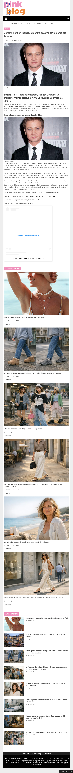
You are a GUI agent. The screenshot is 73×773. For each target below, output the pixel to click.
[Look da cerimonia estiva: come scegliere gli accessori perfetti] (36, 293)
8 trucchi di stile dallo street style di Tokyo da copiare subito (24, 429)
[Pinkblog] (14, 8)
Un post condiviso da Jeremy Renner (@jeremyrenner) (28, 258)
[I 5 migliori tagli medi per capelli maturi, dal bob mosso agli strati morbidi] (14, 689)
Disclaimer (47, 754)
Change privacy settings (66, 771)
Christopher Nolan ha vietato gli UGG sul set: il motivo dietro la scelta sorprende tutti (32, 373)
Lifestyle (7, 28)
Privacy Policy (36, 754)
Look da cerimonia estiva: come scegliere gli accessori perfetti (24, 317)
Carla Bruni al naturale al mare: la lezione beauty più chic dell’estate (26, 542)
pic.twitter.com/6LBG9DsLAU (48, 196)
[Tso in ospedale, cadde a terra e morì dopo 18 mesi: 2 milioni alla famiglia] (14, 705)
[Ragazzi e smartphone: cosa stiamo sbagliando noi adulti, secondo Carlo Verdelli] (14, 722)
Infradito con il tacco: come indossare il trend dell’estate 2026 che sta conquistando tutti (33, 598)
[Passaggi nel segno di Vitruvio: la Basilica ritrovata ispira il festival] (14, 640)
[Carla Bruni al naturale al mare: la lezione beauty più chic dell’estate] (36, 518)
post (20, 203)
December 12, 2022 (34, 200)
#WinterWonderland (31, 196)
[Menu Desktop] (6, 18)
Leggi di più (8, 324)
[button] (68, 19)
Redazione (25, 754)
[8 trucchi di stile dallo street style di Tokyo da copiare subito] (36, 404)
